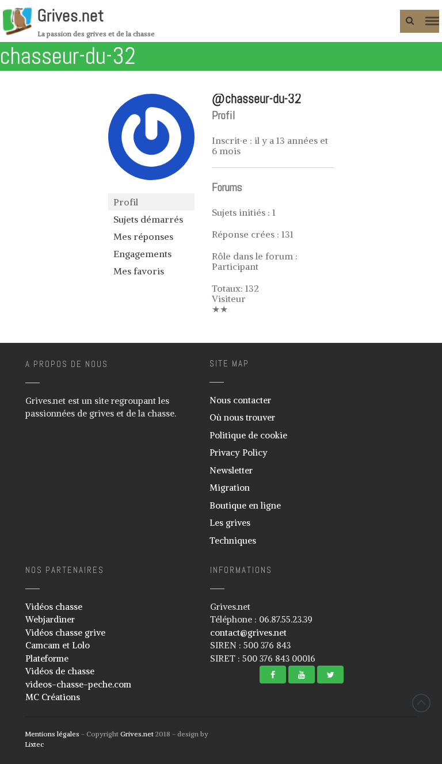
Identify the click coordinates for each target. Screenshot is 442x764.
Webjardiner (50, 619)
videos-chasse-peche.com (78, 684)
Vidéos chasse (53, 606)
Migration (229, 487)
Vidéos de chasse (59, 671)
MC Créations (52, 697)
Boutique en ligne (245, 505)
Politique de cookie (248, 435)
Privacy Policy (238, 452)
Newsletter (231, 470)
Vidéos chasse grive (65, 632)
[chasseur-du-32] (151, 188)
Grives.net (70, 15)
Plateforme (46, 658)
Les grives (229, 522)
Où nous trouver (242, 417)
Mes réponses (143, 236)
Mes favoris (138, 271)
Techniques (232, 540)
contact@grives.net (248, 632)
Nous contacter (240, 400)
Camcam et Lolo (57, 645)
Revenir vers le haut (421, 703)
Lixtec (34, 744)
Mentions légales (52, 733)
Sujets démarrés (148, 219)
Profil (125, 202)
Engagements (142, 253)
